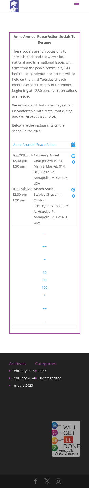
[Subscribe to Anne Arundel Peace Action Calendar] (73, 144)
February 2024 (23, 378)
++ (45, 308)
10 (45, 272)
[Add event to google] (73, 156)
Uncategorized (49, 378)
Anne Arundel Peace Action (34, 144)
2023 (42, 370)
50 (45, 280)
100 (44, 287)
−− (45, 246)
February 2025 (23, 370)
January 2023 (22, 385)
